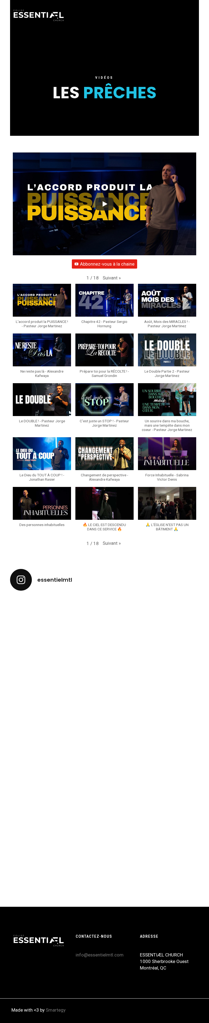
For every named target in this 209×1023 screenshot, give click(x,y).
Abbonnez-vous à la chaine (107, 264)
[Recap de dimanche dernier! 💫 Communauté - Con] (167, 867)
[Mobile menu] (188, 15)
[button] (112, 278)
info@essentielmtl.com (100, 955)
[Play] (104, 203)
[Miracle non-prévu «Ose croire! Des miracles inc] (41, 620)
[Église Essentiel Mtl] (38, 15)
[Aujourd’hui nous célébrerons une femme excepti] (167, 727)
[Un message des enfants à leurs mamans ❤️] (41, 864)
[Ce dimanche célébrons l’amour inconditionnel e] (104, 881)
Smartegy (56, 1010)
